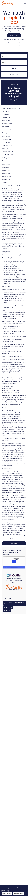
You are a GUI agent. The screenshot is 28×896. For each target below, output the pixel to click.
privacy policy (5, 891)
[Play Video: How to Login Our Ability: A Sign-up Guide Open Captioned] (14, 561)
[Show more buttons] (23, 567)
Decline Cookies (18, 893)
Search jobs (14, 44)
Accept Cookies (6, 893)
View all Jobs (14, 75)
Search (14, 68)
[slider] (14, 567)
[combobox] (14, 56)
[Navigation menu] (25, 3)
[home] (7, 3)
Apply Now (14, 543)
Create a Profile (14, 35)
